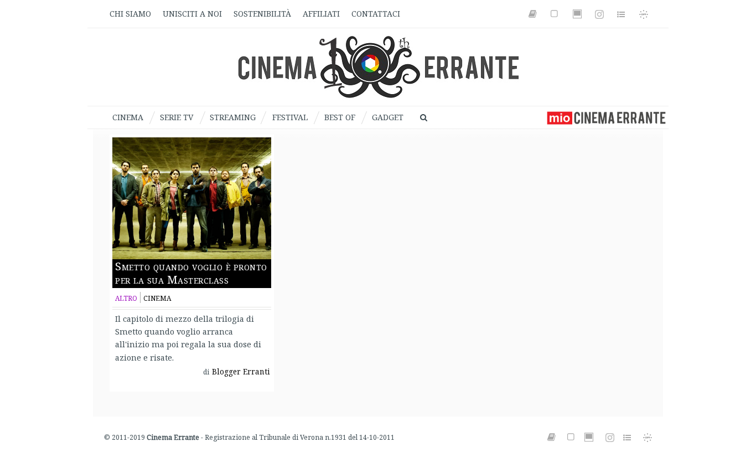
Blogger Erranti (241, 372)
